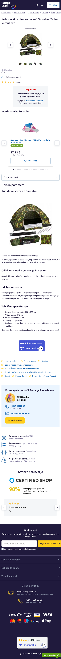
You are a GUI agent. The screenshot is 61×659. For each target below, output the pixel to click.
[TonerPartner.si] (8, 5)
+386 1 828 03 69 (18, 406)
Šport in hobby (34, 13)
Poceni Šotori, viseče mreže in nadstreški (22, 368)
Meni (55, 5)
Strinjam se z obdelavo (20, 549)
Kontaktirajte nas (15, 420)
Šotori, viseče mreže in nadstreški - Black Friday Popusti (28, 372)
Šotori (7, 376)
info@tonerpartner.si (20, 413)
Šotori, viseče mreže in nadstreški (19, 365)
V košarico (32, 161)
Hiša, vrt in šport (19, 13)
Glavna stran (6, 13)
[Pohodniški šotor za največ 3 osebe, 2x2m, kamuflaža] (30, 59)
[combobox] (30, 177)
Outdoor (45, 13)
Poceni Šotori (21, 376)
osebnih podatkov (30, 549)
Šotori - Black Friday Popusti (44, 376)
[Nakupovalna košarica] (42, 5)
